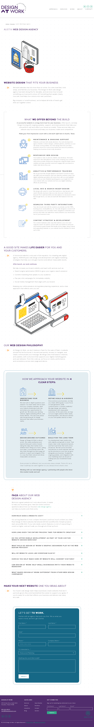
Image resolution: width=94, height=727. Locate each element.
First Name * (23, 623)
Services (63, 9)
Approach (53, 9)
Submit (23, 676)
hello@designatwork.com (8, 711)
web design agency (44, 507)
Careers (37, 711)
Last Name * (52, 623)
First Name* (50, 706)
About (80, 9)
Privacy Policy (30, 722)
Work (72, 9)
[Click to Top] (88, 715)
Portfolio (37, 705)
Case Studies (38, 703)
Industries (27, 708)
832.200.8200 (5, 709)
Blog (25, 711)
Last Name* (62, 706)
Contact (89, 9)
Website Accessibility (40, 722)
